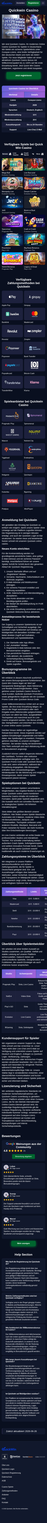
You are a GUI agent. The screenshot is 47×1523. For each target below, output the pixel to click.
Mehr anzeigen (23, 1243)
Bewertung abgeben (23, 1156)
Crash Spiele (26, 154)
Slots (38, 154)
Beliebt (5, 154)
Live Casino (15, 154)
